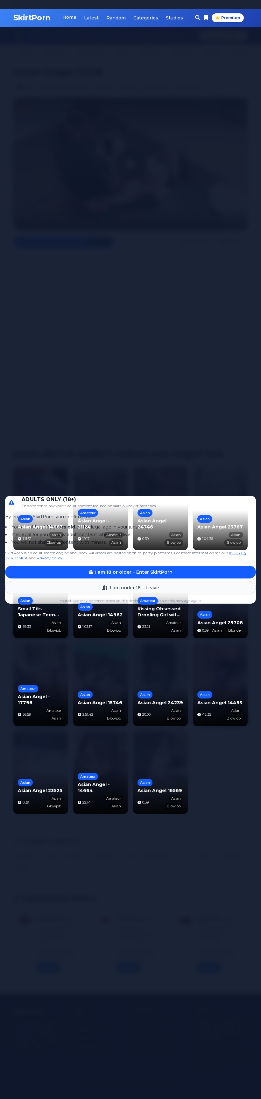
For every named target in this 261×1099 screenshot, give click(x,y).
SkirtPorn (32, 17)
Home (69, 17)
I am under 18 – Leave (134, 588)
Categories (145, 18)
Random (116, 18)
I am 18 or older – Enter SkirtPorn (134, 572)
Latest (91, 18)
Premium (230, 17)
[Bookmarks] (206, 18)
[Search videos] (197, 18)
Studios (174, 18)
